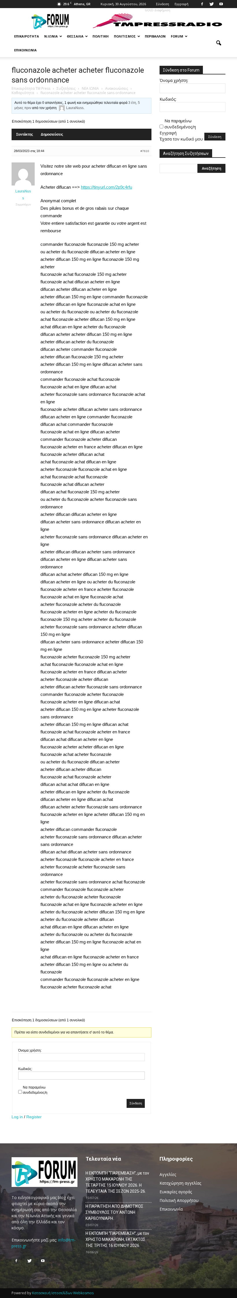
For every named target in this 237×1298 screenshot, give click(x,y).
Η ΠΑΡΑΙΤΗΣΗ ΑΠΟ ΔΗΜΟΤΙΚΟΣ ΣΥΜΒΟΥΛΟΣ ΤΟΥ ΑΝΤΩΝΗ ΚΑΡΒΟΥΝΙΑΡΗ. (114, 1212)
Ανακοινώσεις (116, 88)
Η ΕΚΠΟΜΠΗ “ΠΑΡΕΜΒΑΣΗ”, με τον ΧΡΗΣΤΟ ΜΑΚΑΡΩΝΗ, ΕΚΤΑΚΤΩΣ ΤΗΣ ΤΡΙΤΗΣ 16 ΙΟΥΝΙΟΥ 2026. (117, 1239)
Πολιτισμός (125, 36)
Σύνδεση (162, 4)
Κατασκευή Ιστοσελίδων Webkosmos (63, 1292)
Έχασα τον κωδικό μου (181, 139)
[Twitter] (211, 4)
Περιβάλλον (155, 36)
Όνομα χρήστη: (30, 1050)
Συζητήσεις (66, 88)
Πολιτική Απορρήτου (179, 1200)
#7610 (144, 151)
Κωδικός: (25, 1069)
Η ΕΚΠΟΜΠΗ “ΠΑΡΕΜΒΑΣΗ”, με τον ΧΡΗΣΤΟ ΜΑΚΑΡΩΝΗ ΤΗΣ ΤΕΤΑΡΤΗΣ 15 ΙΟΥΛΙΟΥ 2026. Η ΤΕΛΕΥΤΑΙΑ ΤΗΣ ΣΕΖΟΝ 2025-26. (117, 1182)
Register (34, 1117)
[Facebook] (202, 4)
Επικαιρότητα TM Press (31, 88)
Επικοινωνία (25, 50)
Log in (17, 1117)
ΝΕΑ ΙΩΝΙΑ (90, 88)
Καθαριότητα (23, 92)
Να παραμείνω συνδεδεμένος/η (35, 1090)
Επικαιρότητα (26, 36)
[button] (218, 43)
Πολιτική (100, 36)
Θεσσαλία (75, 36)
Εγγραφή (181, 4)
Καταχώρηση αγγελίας (180, 1183)
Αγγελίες (168, 1174)
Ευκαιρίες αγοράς (176, 1191)
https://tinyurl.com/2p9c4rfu (106, 187)
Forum (177, 36)
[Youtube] (221, 4)
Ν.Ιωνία (51, 36)
